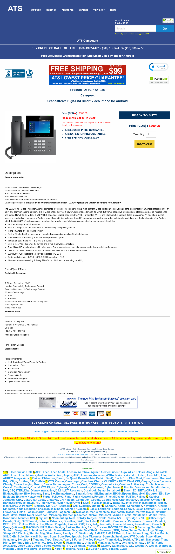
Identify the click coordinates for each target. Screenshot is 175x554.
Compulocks (109, 484)
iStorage (64, 505)
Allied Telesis (136, 472)
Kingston (9, 508)
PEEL (6, 524)
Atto (163, 475)
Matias (130, 512)
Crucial (35, 487)
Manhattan (118, 512)
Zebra (103, 548)
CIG (137, 481)
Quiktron (17, 527)
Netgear (92, 518)
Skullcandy (86, 533)
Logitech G (65, 512)
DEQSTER (16, 490)
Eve (167, 493)
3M (30, 472)
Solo (21, 536)
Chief (130, 481)
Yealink (70, 548)
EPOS (117, 493)
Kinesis (162, 505)
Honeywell (48, 502)
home (37, 431)
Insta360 (105, 502)
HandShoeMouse (14, 502)
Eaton (127, 490)
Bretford (165, 478)
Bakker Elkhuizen (43, 478)
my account (86, 431)
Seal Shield (91, 530)
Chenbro (87, 481)
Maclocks (82, 512)
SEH (116, 530)
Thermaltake (113, 539)
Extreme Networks (28, 496)
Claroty (7, 484)
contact (112, 431)
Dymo (102, 490)
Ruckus (129, 527)
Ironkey (27, 505)
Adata (61, 472)
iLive (86, 502)
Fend (68, 496)
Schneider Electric (40, 530)
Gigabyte (52, 499)
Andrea (42, 475)
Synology (23, 539)
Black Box (121, 478)
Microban (41, 515)
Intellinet (138, 502)
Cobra (76, 484)
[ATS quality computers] (14, 9)
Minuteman (140, 515)
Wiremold (45, 548)
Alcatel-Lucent (110, 472)
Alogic (150, 472)
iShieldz (39, 505)
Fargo (47, 496)
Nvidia (112, 518)
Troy (49, 542)
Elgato (18, 493)
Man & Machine (100, 512)
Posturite (105, 524)
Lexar (139, 508)
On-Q (17, 521)
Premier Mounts (123, 524)
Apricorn (86, 475)
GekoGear (30, 499)
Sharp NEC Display (15, 533)
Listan (21, 512)
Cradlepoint (21, 487)
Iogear (162, 502)
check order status (60, 431)
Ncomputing (60, 518)
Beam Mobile (86, 478)
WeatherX (141, 545)
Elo (53, 493)
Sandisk (156, 527)
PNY (88, 524)
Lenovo (129, 508)
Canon (59, 481)
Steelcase (121, 536)
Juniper (97, 505)
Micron (93, 515)
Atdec (141, 475)
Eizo (158, 490)
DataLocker (142, 487)
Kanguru (110, 505)
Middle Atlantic (121, 515)
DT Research (73, 490)
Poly (95, 524)
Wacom (105, 545)
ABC (38, 472)
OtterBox (69, 521)
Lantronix (104, 508)
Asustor (131, 475)
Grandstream (127, 499)
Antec (52, 475)
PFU (14, 524)
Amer (14, 475)
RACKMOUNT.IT (36, 527)
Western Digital (13, 548)
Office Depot (157, 518)
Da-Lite (128, 487)
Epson (126, 493)
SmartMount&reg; (137, 533)
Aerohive (84, 472)
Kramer (69, 508)
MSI (32, 518)
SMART (99, 533)
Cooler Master (155, 484)
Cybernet (97, 487)
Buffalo (40, 481)
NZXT (142, 518)
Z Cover (93, 548)
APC (76, 475)
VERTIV (149, 542)
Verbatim (127, 542)
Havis (30, 502)
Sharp (159, 530)
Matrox (140, 512)
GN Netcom (67, 499)
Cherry (98, 481)
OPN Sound (29, 521)
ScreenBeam (62, 530)
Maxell (150, 512)
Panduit (160, 521)
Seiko (124, 530)
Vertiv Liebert (42, 545)
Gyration (156, 499)
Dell (5, 490)
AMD (6, 475)
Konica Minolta (54, 508)
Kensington (134, 505)
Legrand (117, 508)
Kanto (122, 505)
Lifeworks (9, 512)
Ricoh (91, 527)
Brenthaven (151, 478)
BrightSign (10, 481)
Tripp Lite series (35, 542)
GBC (19, 499)
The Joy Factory (93, 539)
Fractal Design (115, 496)
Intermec (151, 502)
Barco (60, 478)
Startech (108, 536)
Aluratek (161, 472)
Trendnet (17, 542)
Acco (46, 472)
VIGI (69, 545)
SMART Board (115, 533)
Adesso (72, 472)
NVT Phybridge (127, 518)
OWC (80, 521)
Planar (49, 524)
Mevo (14, 515)
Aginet (95, 472)
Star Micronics (92, 536)
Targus (57, 539)
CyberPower (113, 487)
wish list (75, 431)
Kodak (20, 508)
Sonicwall (31, 536)
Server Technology (141, 530)
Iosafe (7, 505)
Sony (53, 536)
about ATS (133, 431)
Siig (42, 533)
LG (158, 508)
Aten (149, 475)
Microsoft (105, 515)
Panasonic (120, 521)
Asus (121, 475)
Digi (26, 490)
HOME (113, 9)
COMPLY (94, 484)
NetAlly (81, 518)
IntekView (118, 502)
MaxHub (161, 512)
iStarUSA (51, 505)
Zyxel (123, 548)
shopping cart (100, 431)
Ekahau (8, 493)
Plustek (72, 524)
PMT (81, 524)
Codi (84, 484)
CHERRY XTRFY (115, 481)
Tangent (38, 539)
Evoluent (9, 496)
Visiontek (79, 545)
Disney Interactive (42, 490)
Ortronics (56, 521)
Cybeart (62, 487)
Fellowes (57, 496)
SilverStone (53, 533)
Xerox (58, 548)
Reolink (81, 527)
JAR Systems (81, 505)
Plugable (60, 524)
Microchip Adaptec (75, 515)
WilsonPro (31, 548)
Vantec (115, 542)
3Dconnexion (18, 472)
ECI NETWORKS (143, 490)
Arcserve (99, 475)
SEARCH (83, 9)
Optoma (43, 521)
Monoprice (10, 518)
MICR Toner (26, 515)
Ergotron (152, 493)
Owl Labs (91, 521)
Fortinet (99, 496)
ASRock (111, 475)
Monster (23, 518)
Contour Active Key (131, 484)
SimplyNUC (70, 533)
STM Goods (136, 536)
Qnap (6, 527)
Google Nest (110, 499)
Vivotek (92, 545)
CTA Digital (48, 487)
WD (131, 545)
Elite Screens (32, 493)
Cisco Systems (161, 481)
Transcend (153, 539)
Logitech (51, 512)
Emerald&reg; (65, 493)
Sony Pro (64, 536)
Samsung (143, 527)
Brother (23, 481)
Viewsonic (58, 545)
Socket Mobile (159, 533)
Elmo (46, 493)
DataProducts (160, 487)
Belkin (100, 478)
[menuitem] (14, 9)
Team (66, 539)
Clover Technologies (57, 484)
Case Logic (72, 481)
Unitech (90, 542)
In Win (95, 502)
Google (95, 499)
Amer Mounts (27, 475)
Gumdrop (143, 499)
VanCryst (104, 542)
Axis (26, 478)
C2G (51, 481)
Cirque (145, 481)
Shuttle (33, 533)
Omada (7, 521)
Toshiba (128, 539)
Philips (23, 524)
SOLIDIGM (9, 536)
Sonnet (43, 536)
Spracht (76, 536)
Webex (153, 545)
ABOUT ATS (67, 9)
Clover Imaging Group (28, 484)
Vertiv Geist (25, 545)
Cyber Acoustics (79, 487)
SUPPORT (36, 9)
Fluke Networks (83, 496)
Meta (6, 515)
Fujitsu (141, 496)
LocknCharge (35, 512)
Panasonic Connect (141, 521)
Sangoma (21, 530)
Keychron (150, 505)
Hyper (60, 502)
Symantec (9, 539)
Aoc (59, 475)
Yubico (80, 548)
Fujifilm (130, 496)
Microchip (55, 515)
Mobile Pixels (157, 515)
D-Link (59, 490)
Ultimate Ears (74, 542)
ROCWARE (115, 527)
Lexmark (149, 508)
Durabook (90, 490)
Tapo (48, 539)
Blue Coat (135, 478)
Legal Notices (62, 454)
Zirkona (114, 548)
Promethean (142, 524)
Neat (72, 518)
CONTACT (51, 9)
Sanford (8, 530)
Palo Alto (105, 521)
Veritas (138, 542)
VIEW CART (99, 9)
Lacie (93, 508)
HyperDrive (73, 502)
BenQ (109, 478)
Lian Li (166, 508)
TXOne (58, 542)
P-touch (157, 524)
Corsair (7, 487)
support (45, 431)
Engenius (105, 493)
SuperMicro (153, 536)
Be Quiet (71, 478)
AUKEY (8, 478)
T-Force (77, 539)
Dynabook (113, 490)
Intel (129, 502)
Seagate (77, 530)
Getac (41, 499)
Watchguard (119, 545)
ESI (161, 493)
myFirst (43, 518)
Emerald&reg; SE (87, 493)
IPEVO (16, 505)
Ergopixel (138, 493)
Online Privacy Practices (78, 454)
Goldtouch (83, 499)
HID (38, 502)
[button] (159, 66)
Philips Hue (36, 524)
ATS (156, 475)
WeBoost (165, 545)
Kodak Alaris (34, 508)
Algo (124, 472)
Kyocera (81, 508)
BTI (32, 481)
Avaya (18, 478)
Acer (54, 472)
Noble (102, 518)
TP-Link (139, 539)
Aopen (67, 475)
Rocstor (102, 527)
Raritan (70, 527)
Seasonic (106, 530)
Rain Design (56, 527)
